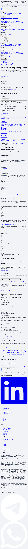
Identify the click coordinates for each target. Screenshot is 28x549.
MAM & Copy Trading (11, 53)
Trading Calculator (4, 52)
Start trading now (4, 74)
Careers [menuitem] (20, 29)
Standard (3, 99)
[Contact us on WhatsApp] (14, 547)
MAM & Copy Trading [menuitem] (11, 22)
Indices (4, 49)
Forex (2, 49)
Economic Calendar (7, 429)
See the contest (13, 89)
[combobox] (4, 32)
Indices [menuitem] (4, 18)
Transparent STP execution (6, 64)
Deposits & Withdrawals (9, 45)
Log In (6, 34)
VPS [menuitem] (5, 22)
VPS (5, 53)
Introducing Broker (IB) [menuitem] (5, 25)
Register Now (3, 365)
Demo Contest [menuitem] (17, 14)
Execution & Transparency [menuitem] (11, 13)
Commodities (8, 49)
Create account (4, 168)
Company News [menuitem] (15, 29)
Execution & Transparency (11, 44)
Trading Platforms (6, 411)
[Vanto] (3, 10)
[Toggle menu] (5, 38)
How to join (13, 224)
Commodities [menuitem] (8, 18)
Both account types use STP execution (8, 194)
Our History (9, 60)
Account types (3, 44)
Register (9, 34)
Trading (2, 12)
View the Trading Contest (6, 224)
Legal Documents (6, 450)
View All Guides (4, 347)
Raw (7, 99)
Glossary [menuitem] (21, 22)
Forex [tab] (2, 101)
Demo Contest (17, 45)
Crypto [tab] (15, 101)
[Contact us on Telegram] (14, 520)
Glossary (21, 53)
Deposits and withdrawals (6, 336)
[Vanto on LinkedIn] (14, 403)
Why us (5, 60)
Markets (2, 16)
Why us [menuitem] (5, 29)
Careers (20, 60)
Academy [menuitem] (18, 22)
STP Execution (20, 367)
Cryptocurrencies (14, 49)
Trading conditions (4, 76)
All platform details (4, 290)
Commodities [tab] (10, 101)
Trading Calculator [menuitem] (4, 21)
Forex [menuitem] (2, 18)
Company (3, 27)
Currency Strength (12, 52)
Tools (2, 20)
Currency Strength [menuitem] (12, 21)
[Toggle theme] (3, 34)
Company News (15, 60)
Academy (18, 53)
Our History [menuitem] (9, 29)
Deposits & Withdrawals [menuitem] (9, 14)
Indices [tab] (5, 101)
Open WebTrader (4, 270)
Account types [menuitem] (3, 13)
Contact (2, 60)
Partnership (3, 24)
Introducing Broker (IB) (5, 56)
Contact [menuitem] (2, 29)
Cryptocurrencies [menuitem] (14, 18)
